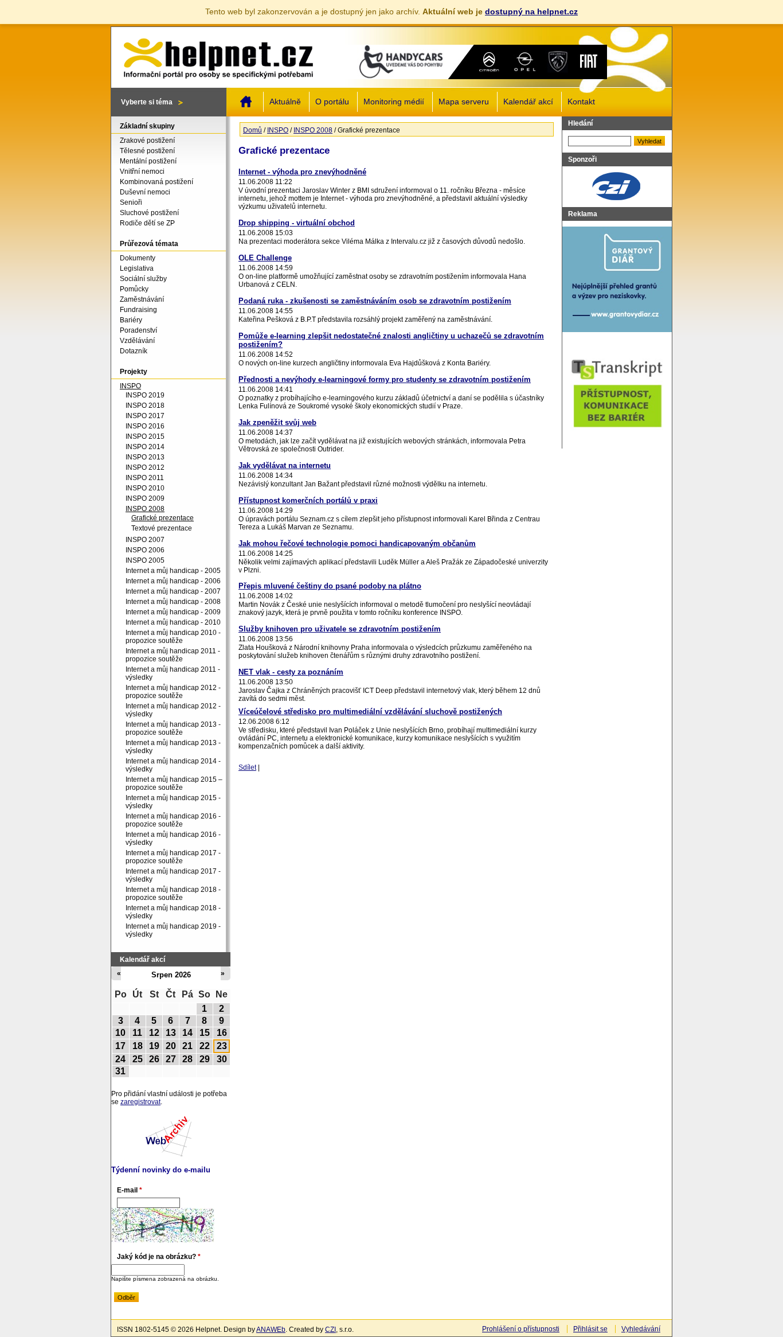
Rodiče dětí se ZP (147, 223)
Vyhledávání (640, 1329)
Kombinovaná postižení (156, 182)
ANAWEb (270, 1330)
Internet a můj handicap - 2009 (173, 612)
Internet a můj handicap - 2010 (173, 622)
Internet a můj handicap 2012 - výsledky (173, 710)
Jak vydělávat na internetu (284, 465)
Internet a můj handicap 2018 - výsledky (173, 912)
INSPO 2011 (145, 478)
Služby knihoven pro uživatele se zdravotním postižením (339, 629)
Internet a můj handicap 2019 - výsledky (173, 930)
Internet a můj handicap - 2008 (173, 602)
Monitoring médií (393, 102)
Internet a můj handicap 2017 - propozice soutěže (173, 857)
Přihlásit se (590, 1329)
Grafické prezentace (162, 518)
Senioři (131, 202)
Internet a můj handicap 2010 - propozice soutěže (173, 637)
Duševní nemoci (145, 192)
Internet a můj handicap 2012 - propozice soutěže (173, 692)
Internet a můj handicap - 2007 (173, 591)
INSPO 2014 (145, 447)
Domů (246, 101)
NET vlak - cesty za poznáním (290, 672)
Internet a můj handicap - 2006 (173, 581)
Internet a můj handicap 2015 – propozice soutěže (174, 783)
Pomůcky (134, 289)
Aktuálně (285, 102)
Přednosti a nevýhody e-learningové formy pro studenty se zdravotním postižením (384, 379)
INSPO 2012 (145, 467)
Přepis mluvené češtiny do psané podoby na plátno (329, 586)
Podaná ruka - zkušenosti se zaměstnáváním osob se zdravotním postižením (374, 301)
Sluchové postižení (149, 213)
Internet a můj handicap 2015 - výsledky (173, 802)
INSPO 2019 (145, 395)
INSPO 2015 (145, 436)
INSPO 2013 (145, 457)
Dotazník (133, 351)
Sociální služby (143, 279)
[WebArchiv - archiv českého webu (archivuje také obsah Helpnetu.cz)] (168, 1155)
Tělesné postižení (147, 151)
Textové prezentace (161, 528)
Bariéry (131, 320)
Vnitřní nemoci (142, 171)
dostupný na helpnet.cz (531, 11)
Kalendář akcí (528, 102)
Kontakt (581, 102)
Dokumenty (137, 258)
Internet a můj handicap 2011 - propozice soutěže (173, 655)
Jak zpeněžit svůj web (277, 422)
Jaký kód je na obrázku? (159, 1257)
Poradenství (138, 330)
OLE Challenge (265, 258)
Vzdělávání (137, 341)
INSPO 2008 (312, 130)
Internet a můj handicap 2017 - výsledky (173, 875)
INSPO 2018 (145, 406)
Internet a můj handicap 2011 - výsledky (173, 673)
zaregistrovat (140, 1102)
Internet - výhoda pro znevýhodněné (302, 171)
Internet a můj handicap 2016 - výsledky (173, 839)
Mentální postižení (148, 161)
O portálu (332, 102)
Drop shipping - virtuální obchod (296, 223)
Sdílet (247, 767)
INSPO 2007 (145, 540)
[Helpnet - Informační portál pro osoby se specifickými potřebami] (217, 55)
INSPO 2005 (145, 560)
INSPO (277, 130)
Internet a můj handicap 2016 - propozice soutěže (173, 820)
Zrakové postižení (147, 141)
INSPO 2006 (145, 550)
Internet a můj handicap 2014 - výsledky (173, 765)
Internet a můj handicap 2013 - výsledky (173, 747)
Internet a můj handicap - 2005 (173, 571)
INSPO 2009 (145, 498)
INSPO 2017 (145, 416)
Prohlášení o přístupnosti (520, 1329)
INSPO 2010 (145, 488)
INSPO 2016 (145, 426)
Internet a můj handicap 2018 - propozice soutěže (173, 894)
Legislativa (137, 268)
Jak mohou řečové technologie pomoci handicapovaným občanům (357, 543)
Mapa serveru (464, 102)
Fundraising (138, 310)
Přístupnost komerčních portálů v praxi (308, 500)
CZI (330, 1330)
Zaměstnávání (142, 299)
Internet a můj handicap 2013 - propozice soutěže (173, 728)
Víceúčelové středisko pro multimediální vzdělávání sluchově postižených (370, 711)
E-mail (129, 1190)
